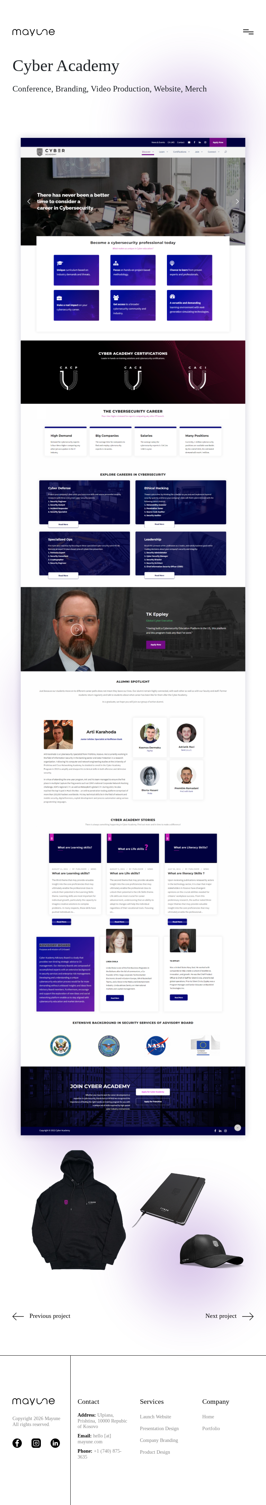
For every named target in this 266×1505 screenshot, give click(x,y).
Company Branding (159, 1440)
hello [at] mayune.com (94, 1438)
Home (208, 1416)
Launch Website (155, 1416)
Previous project (49, 1315)
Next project (221, 1315)
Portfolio (211, 1428)
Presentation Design (159, 1428)
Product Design (155, 1452)
